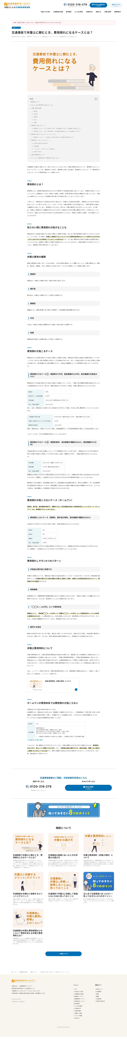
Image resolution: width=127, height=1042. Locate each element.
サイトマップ (16, 999)
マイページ (116, 5)
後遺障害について (79, 999)
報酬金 (36, 117)
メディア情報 (78, 1015)
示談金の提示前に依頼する (41, 143)
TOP (75, 989)
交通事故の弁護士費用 (35, 740)
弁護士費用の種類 (36, 108)
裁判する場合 (37, 151)
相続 (97, 994)
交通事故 (98, 991)
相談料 (35, 111)
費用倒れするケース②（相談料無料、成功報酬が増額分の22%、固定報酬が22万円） (57, 131)
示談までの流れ (45, 12)
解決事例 (68, 12)
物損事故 (36, 146)
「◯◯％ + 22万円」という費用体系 (44, 149)
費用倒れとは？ (35, 102)
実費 (35, 122)
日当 (35, 119)
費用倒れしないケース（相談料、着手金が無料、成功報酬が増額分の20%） (54, 137)
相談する (98, 12)
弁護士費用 (107, 12)
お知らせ (77, 1018)
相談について (16, 27)
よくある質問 (79, 12)
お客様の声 (89, 12)
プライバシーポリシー (19, 1001)
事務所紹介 (117, 12)
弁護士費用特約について (38, 154)
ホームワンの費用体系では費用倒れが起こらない (45, 158)
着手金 (36, 114)
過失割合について (79, 1001)
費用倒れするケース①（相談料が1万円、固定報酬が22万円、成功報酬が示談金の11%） (57, 128)
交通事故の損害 (78, 994)
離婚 (97, 996)
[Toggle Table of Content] (95, 98)
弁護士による (17, 7)
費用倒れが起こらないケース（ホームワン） (44, 134)
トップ (14, 972)
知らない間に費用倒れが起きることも (42, 105)
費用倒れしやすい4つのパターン (40, 140)
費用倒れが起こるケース (38, 125)
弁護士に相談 (78, 1013)
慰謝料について (78, 996)
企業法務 (98, 999)
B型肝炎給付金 (100, 1001)
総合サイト (99, 989)
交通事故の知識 (58, 12)
